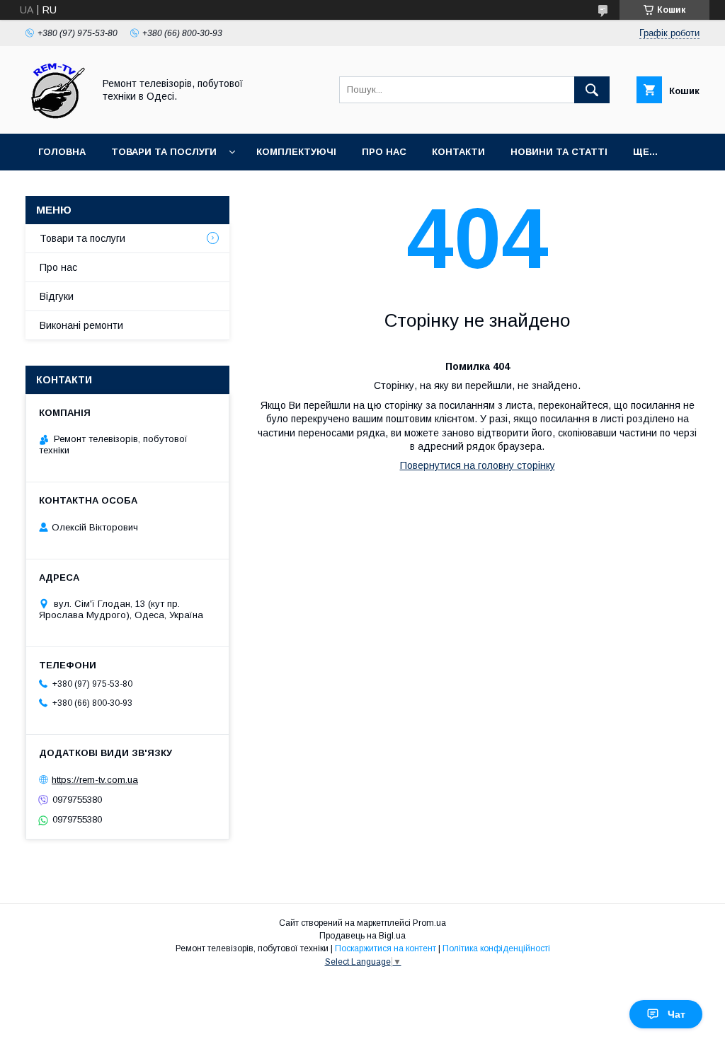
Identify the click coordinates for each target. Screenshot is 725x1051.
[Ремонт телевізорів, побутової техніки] (55, 115)
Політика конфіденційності (496, 948)
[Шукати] (592, 89)
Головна (62, 151)
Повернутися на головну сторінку (477, 465)
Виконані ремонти (81, 325)
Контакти (458, 151)
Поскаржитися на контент (385, 948)
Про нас (384, 151)
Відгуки (57, 296)
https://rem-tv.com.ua (95, 779)
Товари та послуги (164, 151)
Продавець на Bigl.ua (362, 936)
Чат (676, 1014)
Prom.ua (429, 923)
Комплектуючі (296, 151)
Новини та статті (558, 151)
